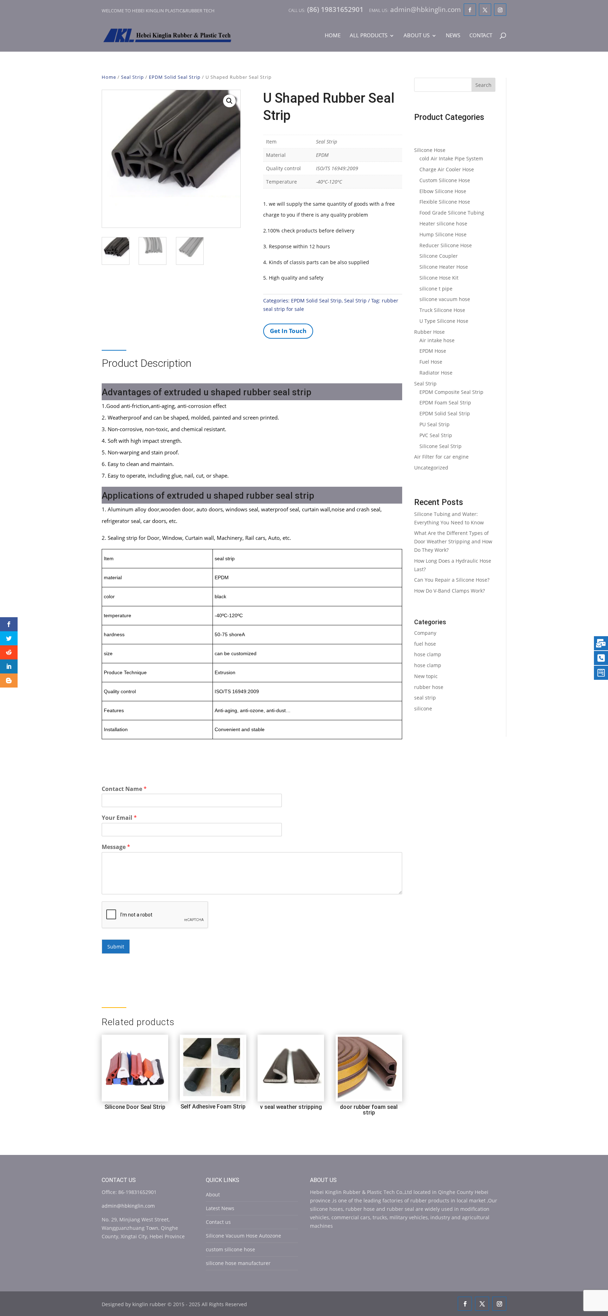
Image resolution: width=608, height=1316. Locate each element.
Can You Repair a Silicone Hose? (451, 579)
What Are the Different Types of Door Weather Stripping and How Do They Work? (453, 541)
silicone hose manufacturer (238, 1263)
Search (483, 85)
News (453, 36)
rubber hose (428, 687)
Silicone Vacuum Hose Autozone (243, 1235)
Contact (480, 36)
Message (116, 847)
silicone (423, 708)
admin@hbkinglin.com (128, 1205)
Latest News (220, 1208)
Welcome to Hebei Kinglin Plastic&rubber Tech (158, 10)
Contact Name (124, 789)
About (213, 1194)
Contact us (218, 1222)
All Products (368, 36)
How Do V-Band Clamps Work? (449, 590)
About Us (417, 36)
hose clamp (427, 654)
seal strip (425, 697)
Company (425, 633)
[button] (229, 101)
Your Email (119, 818)
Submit (115, 946)
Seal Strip (132, 77)
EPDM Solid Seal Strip (175, 77)
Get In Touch (288, 331)
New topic (426, 676)
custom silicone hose (230, 1249)
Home (333, 36)
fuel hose (425, 643)
